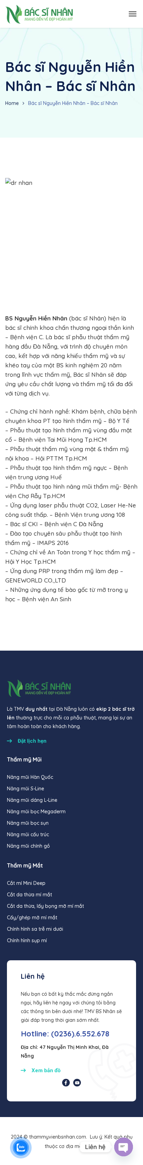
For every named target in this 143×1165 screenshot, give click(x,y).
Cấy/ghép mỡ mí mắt (32, 917)
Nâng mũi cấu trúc (28, 834)
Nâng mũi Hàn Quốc (30, 777)
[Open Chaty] (123, 1147)
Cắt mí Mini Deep (26, 883)
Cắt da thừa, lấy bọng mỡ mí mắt (45, 906)
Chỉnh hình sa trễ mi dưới (35, 929)
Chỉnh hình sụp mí (27, 940)
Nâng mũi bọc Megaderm (36, 811)
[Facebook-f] (66, 1082)
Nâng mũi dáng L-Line (32, 800)
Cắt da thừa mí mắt (29, 894)
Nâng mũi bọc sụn (28, 823)
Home (12, 103)
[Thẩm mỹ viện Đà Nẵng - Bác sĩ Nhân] (39, 14)
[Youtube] (77, 1082)
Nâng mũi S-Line (25, 788)
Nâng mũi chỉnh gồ (28, 846)
